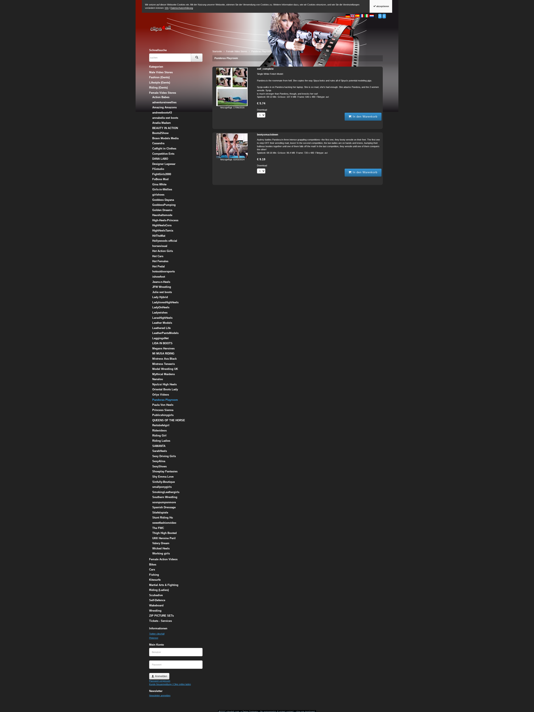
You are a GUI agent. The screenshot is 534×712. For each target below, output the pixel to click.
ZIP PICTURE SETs (161, 615)
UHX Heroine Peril (164, 538)
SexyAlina (158, 461)
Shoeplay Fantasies (165, 471)
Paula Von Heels (162, 404)
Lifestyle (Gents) (159, 82)
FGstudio (158, 169)
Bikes (152, 564)
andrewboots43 (162, 112)
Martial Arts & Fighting (163, 585)
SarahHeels (159, 451)
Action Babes (160, 97)
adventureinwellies (164, 102)
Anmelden (160, 676)
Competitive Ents (163, 153)
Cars (152, 569)
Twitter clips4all (156, 633)
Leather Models (162, 322)
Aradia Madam (161, 122)
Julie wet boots (162, 292)
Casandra (158, 143)
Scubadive (156, 595)
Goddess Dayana (163, 199)
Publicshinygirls (163, 415)
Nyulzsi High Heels (164, 384)
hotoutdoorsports (163, 271)
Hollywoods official (164, 240)
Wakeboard (156, 605)
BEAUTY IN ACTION (165, 128)
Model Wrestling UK (165, 369)
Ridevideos (159, 430)
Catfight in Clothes (164, 148)
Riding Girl (159, 435)
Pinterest (153, 638)
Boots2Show (160, 133)
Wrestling (155, 610)
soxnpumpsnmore (164, 502)
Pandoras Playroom (226, 58)
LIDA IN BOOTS (162, 343)
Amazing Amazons (164, 107)
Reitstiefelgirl (160, 425)
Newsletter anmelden (159, 695)
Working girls (161, 553)
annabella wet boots (165, 117)
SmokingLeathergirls (165, 492)
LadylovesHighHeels (165, 302)
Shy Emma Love (163, 476)
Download (262, 110)
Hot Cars (157, 256)
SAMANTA (158, 446)
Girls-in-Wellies (162, 189)
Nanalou (157, 379)
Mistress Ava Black (164, 358)
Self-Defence (157, 600)
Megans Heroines (163, 348)
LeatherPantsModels (165, 333)
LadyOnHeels (160, 307)
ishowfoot (158, 276)
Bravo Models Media (165, 138)
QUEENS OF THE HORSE (168, 420)
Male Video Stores (161, 72)
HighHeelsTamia (162, 230)
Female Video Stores (162, 92)
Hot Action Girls (162, 251)
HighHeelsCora (161, 225)
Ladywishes (160, 312)
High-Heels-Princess (165, 220)
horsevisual (159, 246)
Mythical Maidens (163, 374)
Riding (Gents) (158, 87)
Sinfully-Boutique (163, 481)
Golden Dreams (162, 210)
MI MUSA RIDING (163, 353)
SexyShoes (159, 466)
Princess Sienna (162, 410)
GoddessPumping (164, 204)
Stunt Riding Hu (162, 517)
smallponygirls (162, 486)
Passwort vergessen (159, 681)
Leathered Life (161, 328)
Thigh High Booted (164, 533)
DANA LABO (160, 158)
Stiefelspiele (160, 512)
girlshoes (158, 194)
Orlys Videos (160, 394)
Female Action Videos (163, 559)
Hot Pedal (158, 266)
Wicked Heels (161, 548)
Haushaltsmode (162, 215)
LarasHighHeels (162, 317)
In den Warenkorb (364, 116)
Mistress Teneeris (163, 363)
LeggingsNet (160, 338)
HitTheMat (158, 235)
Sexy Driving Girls (164, 456)
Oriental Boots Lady (165, 389)
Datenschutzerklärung (181, 8)
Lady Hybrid (160, 297)
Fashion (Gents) (159, 77)
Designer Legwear (163, 164)
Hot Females (160, 261)
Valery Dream (160, 543)
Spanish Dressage (164, 507)
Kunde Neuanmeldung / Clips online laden (170, 684)
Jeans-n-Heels (161, 281)
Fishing (154, 574)
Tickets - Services (160, 620)
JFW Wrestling (161, 286)
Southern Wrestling (164, 497)
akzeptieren (382, 6)
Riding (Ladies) (159, 590)
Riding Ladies (161, 440)
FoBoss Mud (160, 179)
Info (167, 8)
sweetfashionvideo (164, 522)
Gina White (159, 184)
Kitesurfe (155, 579)
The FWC (158, 528)
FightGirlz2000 (161, 174)
